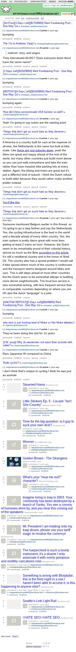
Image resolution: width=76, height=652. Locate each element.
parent (35, 66)
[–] (4, 30)
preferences (67, 5)
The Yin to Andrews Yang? (18, 43)
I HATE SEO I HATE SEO (41, 617)
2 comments (35, 415)
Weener (29, 441)
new (18, 18)
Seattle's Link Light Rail (40, 601)
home (4, 2)
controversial (32, 18)
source (26, 39)
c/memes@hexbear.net (42, 393)
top (22, 18)
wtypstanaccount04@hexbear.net (36, 13)
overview (67, 13)
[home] (6, 14)
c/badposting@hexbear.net (38, 433)
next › (15, 636)
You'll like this (11, 202)
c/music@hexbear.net (41, 413)
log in (46, 5)
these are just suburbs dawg (35, 150)
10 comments (35, 395)
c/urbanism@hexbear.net (43, 609)
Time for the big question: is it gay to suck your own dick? (48, 423)
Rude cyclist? (11, 362)
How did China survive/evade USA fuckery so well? (33, 111)
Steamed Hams (34, 384)
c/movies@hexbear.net (57, 592)
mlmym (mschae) (33, 646)
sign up (55, 5)
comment (33, 452)
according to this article (54, 252)
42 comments (29, 435)
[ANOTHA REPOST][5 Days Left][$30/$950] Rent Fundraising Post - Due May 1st (32, 304)
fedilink (17, 39)
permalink (8, 39)
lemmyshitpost (38, 2)
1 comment (34, 471)
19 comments (13, 569)
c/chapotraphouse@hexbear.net (52, 44)
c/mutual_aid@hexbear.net (34, 26)
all (11, 2)
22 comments (13, 520)
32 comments (35, 491)
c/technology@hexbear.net (44, 625)
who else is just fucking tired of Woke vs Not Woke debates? (39, 322)
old (42, 18)
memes (52, 2)
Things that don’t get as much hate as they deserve (33, 131)
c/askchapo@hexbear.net (15, 114)
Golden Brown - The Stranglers (45, 458)
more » (71, 2)
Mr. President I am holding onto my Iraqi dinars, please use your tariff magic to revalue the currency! (47, 530)
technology (21, 2)
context (43, 66)
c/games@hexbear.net (16, 325)
